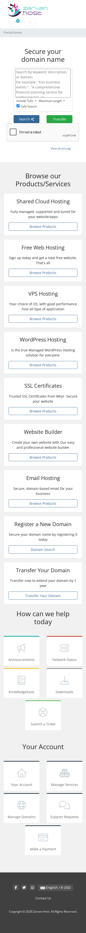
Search (25, 119)
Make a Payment (43, 849)
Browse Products (43, 226)
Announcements (21, 659)
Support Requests (64, 817)
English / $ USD (57, 887)
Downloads (64, 692)
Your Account (21, 784)
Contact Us (43, 898)
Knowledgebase (21, 692)
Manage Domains (22, 817)
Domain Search (43, 549)
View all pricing (60, 148)
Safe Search (29, 106)
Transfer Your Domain (43, 595)
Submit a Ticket (43, 724)
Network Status (64, 659)
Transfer (59, 119)
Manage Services (64, 784)
